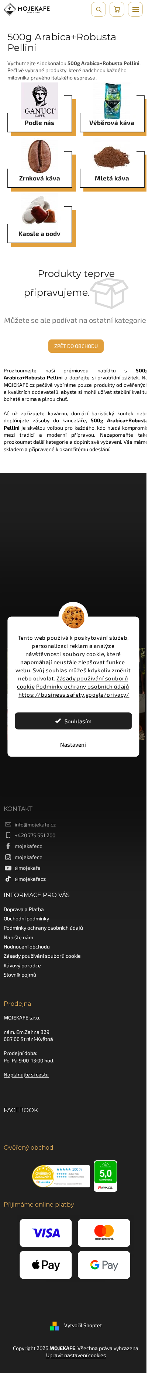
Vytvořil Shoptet (83, 1325)
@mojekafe (28, 868)
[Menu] (135, 9)
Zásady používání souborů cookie (42, 956)
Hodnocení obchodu (27, 946)
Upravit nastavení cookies (76, 1355)
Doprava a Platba (24, 909)
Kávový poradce (22, 965)
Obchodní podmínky (26, 918)
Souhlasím (78, 720)
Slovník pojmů (20, 974)
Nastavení (73, 744)
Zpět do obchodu (76, 346)
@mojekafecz (30, 879)
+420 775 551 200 (35, 835)
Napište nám (18, 937)
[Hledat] (98, 9)
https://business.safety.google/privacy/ (73, 694)
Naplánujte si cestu (26, 1074)
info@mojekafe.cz (35, 824)
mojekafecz (28, 846)
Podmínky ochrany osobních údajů (82, 686)
